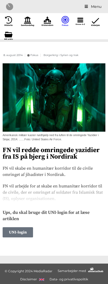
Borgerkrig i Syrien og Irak (61, 55)
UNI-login (18, 232)
